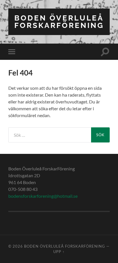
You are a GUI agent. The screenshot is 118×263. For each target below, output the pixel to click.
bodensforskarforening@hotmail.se (43, 196)
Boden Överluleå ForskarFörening (59, 21)
